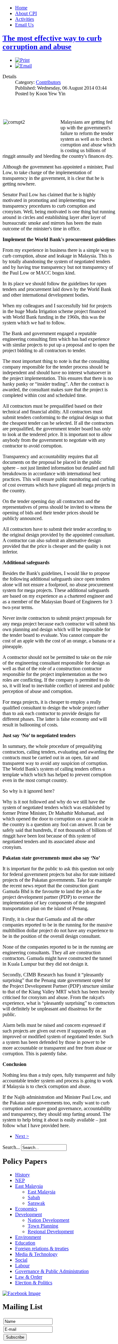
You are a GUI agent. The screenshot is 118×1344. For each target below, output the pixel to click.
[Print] (22, 60)
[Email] (23, 65)
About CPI (26, 13)
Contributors (48, 82)
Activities (24, 19)
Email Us (24, 24)
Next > (22, 1136)
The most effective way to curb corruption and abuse (52, 42)
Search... (11, 1147)
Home (21, 7)
